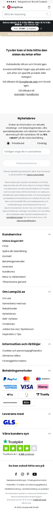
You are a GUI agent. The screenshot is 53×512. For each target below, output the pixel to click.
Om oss (6, 298)
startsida (19, 94)
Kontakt (7, 256)
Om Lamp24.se (13, 292)
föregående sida (28, 81)
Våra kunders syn (15, 434)
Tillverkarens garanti (14, 282)
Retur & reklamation (14, 277)
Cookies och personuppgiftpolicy (32, 484)
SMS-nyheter (10, 318)
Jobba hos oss (10, 329)
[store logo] (16, 7)
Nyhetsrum (27, 329)
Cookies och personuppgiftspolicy (22, 350)
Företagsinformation (14, 361)
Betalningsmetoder (13, 261)
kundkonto (32, 94)
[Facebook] (18, 474)
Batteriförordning (13, 489)
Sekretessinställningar (16, 480)
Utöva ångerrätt (12, 241)
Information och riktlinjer (21, 344)
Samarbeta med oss (14, 303)
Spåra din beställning (14, 251)
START (25, 28)
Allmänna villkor (11, 355)
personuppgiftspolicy (26, 220)
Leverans (7, 266)
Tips (18, 334)
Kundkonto (8, 271)
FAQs (5, 246)
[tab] (26, 258)
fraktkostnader (39, 500)
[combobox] (26, 14)
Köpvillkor (11, 484)
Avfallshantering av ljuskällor (36, 489)
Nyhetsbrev (9, 313)
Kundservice (11, 234)
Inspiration (8, 334)
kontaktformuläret (14, 217)
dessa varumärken (35, 174)
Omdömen (8, 324)
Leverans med (13, 414)
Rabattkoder (9, 308)
